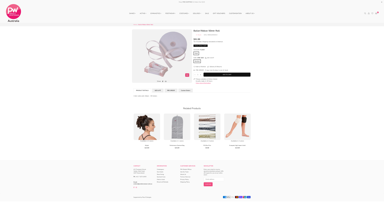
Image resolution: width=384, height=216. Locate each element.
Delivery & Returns (215, 67)
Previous (129, 134)
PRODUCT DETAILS (142, 90)
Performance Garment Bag (177, 145)
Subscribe (208, 184)
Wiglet (147, 145)
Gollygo (196, 13)
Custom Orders (185, 90)
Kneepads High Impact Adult (237, 145)
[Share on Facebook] (163, 81)
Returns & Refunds (162, 182)
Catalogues (160, 169)
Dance (132, 13)
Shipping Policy (185, 182)
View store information (203, 83)
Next (254, 134)
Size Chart (210, 58)
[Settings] (368, 13)
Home (135, 24)
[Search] (365, 13)
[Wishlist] (372, 13)
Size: (204, 58)
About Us (250, 13)
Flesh (196, 53)
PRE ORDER (171, 90)
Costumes (183, 13)
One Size (197, 61)
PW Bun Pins (207, 145)
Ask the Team (184, 172)
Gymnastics (155, 13)
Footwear (169, 13)
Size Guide (160, 172)
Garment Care (161, 177)
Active (142, 13)
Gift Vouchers (219, 13)
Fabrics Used (161, 179)
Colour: (199, 50)
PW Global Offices (186, 169)
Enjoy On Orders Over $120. (192, 2)
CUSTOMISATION (235, 13)
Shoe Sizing (160, 174)
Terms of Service (185, 177)
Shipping (205, 42)
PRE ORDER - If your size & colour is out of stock (211, 70)
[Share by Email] (165, 81)
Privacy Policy (184, 179)
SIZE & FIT (158, 90)
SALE (207, 13)
